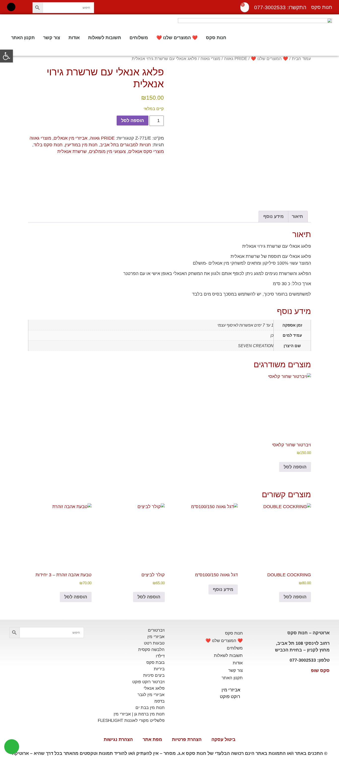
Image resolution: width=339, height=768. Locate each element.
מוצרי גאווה (210, 58)
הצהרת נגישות (118, 739)
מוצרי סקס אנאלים (146, 151)
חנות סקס (216, 37)
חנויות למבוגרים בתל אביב (125, 144)
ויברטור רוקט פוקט (148, 681)
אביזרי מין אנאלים (70, 138)
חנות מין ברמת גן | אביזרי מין (139, 714)
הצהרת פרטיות (187, 739)
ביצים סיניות (154, 675)
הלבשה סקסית (151, 649)
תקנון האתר (23, 37)
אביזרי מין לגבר (151, 694)
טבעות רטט (154, 643)
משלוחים (139, 37)
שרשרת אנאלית (72, 151)
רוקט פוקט (230, 696)
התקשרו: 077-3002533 (280, 7)
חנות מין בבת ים (150, 707)
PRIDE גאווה (235, 58)
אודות (74, 37)
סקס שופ (320, 670)
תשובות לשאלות (104, 37)
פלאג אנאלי (154, 688)
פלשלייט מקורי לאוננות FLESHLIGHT (131, 720)
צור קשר (51, 37)
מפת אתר (152, 739)
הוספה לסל (132, 120)
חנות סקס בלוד (48, 144)
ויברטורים (156, 630)
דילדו (160, 656)
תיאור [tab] (297, 216)
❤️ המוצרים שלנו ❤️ (177, 37)
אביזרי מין (231, 689)
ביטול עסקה (223, 739)
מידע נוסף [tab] (273, 216)
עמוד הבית (301, 58)
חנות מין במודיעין (81, 144)
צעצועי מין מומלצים (107, 151)
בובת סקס (155, 662)
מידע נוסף (223, 589)
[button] (6, 56)
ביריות (159, 669)
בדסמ (159, 701)
